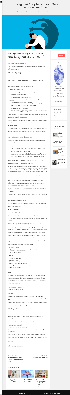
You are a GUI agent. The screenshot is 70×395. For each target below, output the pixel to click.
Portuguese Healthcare (58, 126)
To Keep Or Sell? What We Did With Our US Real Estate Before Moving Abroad (41, 382)
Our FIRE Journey (28, 379)
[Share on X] (54, 112)
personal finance (26, 350)
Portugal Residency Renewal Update (57, 142)
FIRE (13, 350)
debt (11, 350)
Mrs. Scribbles (43, 11)
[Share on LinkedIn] (54, 116)
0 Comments (55, 128)
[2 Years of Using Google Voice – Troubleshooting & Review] (54, 162)
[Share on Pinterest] (61, 112)
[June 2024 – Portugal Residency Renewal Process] (55, 152)
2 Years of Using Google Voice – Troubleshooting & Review (61, 161)
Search (55, 53)
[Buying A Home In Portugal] (55, 135)
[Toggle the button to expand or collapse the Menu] (1, 2)
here (9, 299)
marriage (20, 350)
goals (16, 350)
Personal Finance (32, 11)
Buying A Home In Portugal (14, 380)
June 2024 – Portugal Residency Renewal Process (61, 151)
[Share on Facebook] (57, 112)
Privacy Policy (21, 393)
